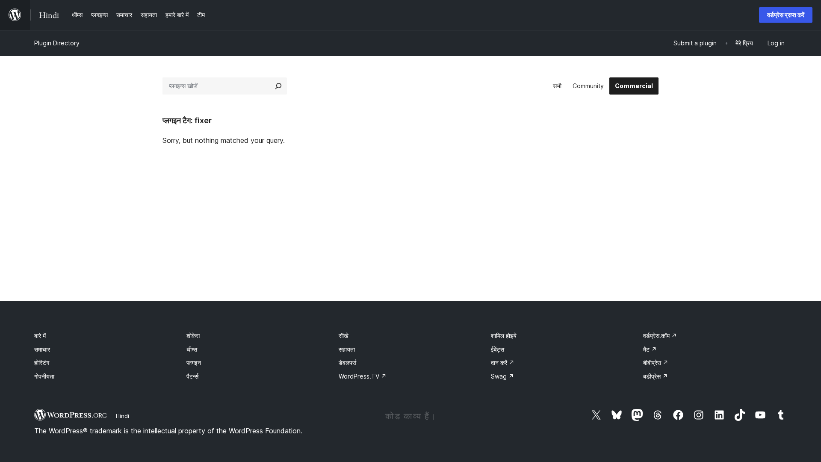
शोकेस (193, 335)
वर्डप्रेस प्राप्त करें (785, 14)
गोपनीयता (44, 376)
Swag (502, 376)
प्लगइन (193, 362)
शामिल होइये (504, 335)
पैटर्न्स (192, 376)
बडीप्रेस (655, 376)
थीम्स (191, 349)
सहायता (347, 349)
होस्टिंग (41, 362)
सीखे (343, 335)
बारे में (40, 335)
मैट (650, 349)
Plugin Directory (57, 43)
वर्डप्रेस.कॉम (660, 335)
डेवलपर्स (347, 362)
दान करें (502, 362)
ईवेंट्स (497, 349)
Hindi (122, 415)
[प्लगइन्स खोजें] (278, 86)
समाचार (42, 349)
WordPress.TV (363, 376)
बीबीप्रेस (655, 362)
